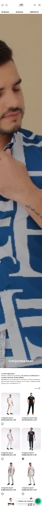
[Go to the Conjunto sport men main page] (31, 404)
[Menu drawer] (2, 5)
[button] (6, 5)
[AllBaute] (21, 5)
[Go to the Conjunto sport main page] (10, 439)
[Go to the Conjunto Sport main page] (10, 404)
